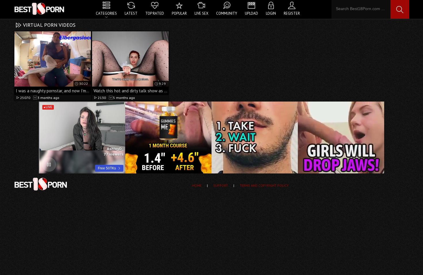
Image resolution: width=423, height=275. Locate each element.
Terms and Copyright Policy (264, 185)
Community (226, 13)
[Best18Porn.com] (40, 8)
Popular (179, 13)
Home (196, 185)
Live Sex (201, 13)
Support (220, 185)
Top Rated (154, 13)
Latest (131, 13)
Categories (106, 13)
